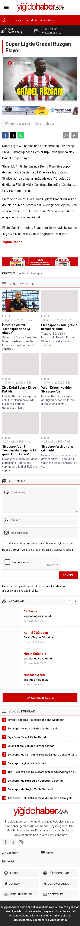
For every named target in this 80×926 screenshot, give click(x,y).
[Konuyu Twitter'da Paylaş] (13, 135)
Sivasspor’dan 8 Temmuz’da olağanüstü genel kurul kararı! (19, 450)
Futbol (6, 316)
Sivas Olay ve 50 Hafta (38, 637)
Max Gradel (23, 273)
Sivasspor (36, 273)
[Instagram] (20, 842)
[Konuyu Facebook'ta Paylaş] (5, 135)
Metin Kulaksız (34, 653)
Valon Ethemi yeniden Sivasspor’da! (57, 389)
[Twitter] (13, 842)
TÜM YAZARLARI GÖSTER (40, 697)
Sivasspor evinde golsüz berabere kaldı (59, 327)
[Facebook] (5, 842)
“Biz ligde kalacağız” (36, 679)
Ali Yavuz (30, 611)
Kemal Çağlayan (35, 632)
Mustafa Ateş (34, 675)
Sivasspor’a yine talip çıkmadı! (57, 448)
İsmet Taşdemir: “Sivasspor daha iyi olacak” (16, 328)
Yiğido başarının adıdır (37, 616)
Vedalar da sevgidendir (38, 658)
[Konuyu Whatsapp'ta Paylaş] (20, 135)
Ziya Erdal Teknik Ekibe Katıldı (35, 20)
